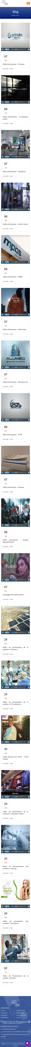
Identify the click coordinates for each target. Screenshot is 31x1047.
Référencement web (21, 1015)
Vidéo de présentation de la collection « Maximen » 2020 (15, 813)
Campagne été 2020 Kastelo (13, 595)
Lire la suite (6, 68)
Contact (18, 1017)
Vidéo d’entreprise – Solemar (13, 487)
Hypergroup (10, 1043)
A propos (3, 1010)
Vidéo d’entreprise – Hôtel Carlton (15, 224)
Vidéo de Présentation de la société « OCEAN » (15, 977)
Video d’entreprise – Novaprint (14, 171)
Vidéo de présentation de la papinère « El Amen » (15, 648)
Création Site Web (20, 1010)
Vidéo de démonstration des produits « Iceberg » (15, 867)
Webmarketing (4, 1017)
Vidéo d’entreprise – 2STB (12, 435)
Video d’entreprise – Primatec (14, 64)
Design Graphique (20, 1012)
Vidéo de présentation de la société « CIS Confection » (15, 703)
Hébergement (4, 1012)
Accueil (13, 15)
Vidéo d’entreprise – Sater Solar (14, 329)
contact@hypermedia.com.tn (9, 1029)
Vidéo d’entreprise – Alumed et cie (15, 382)
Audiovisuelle (4, 1015)
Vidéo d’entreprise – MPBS (12, 277)
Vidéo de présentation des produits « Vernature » (15, 922)
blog (18, 15)
